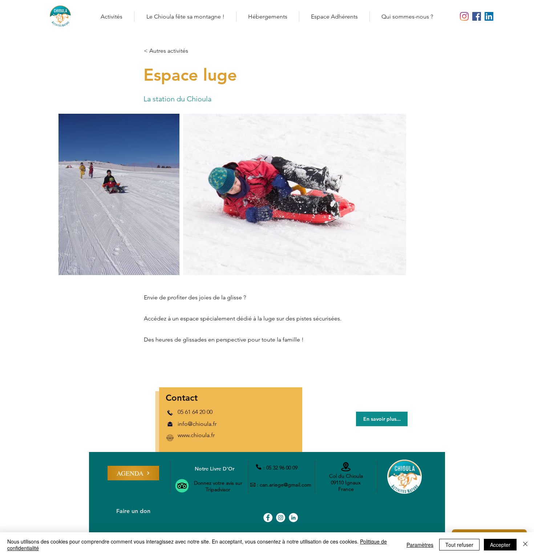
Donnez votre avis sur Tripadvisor (218, 486)
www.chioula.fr (196, 435)
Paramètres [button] (419, 544)
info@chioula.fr (197, 423)
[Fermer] (525, 544)
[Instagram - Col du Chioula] (464, 16)
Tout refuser (459, 544)
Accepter (500, 544)
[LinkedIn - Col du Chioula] (489, 16)
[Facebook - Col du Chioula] (476, 16)
